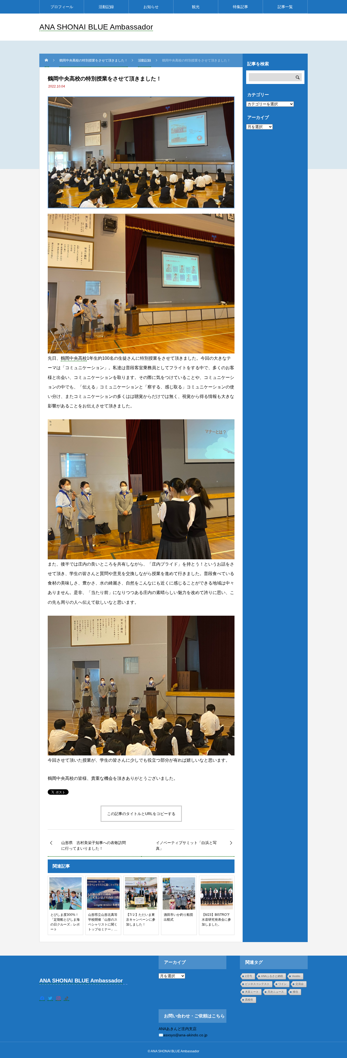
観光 (196, 7)
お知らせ (151, 7)
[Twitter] (50, 998)
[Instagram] (58, 998)
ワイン (282, 983)
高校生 (249, 999)
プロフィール (61, 7)
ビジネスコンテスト (257, 983)
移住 (295, 991)
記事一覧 (285, 7)
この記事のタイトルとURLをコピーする (141, 814)
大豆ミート (252, 991)
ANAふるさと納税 (272, 976)
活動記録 (106, 7)
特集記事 (240, 7)
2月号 (248, 976)
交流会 (299, 983)
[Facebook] (42, 998)
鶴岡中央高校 (74, 358)
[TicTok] (66, 998)
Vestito (296, 976)
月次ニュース (276, 991)
